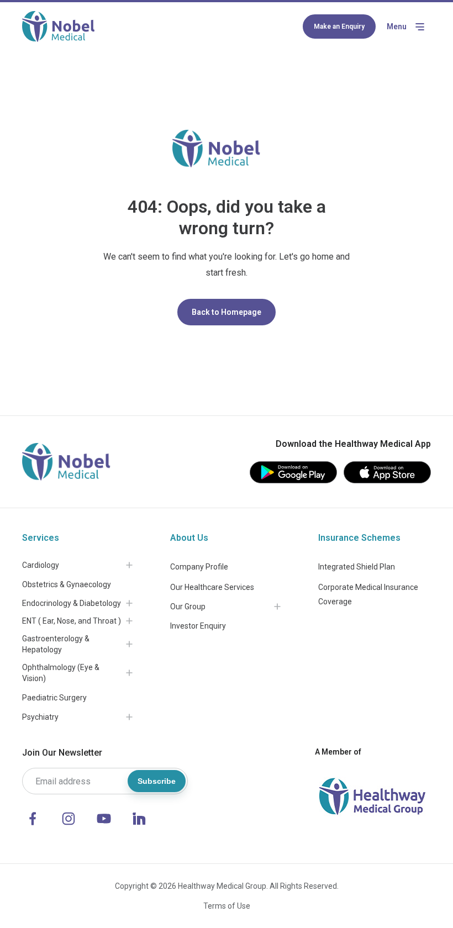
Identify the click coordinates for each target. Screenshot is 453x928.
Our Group (188, 606)
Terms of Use (226, 905)
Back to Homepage (226, 312)
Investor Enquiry (198, 625)
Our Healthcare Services (212, 587)
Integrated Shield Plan (356, 566)
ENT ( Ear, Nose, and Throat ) (71, 620)
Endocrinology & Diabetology (71, 603)
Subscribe (157, 781)
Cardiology (40, 565)
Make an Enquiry (339, 26)
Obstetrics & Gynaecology (66, 584)
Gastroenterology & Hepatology (55, 644)
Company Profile (199, 566)
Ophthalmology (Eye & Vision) (60, 673)
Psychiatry (40, 717)
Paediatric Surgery (54, 697)
